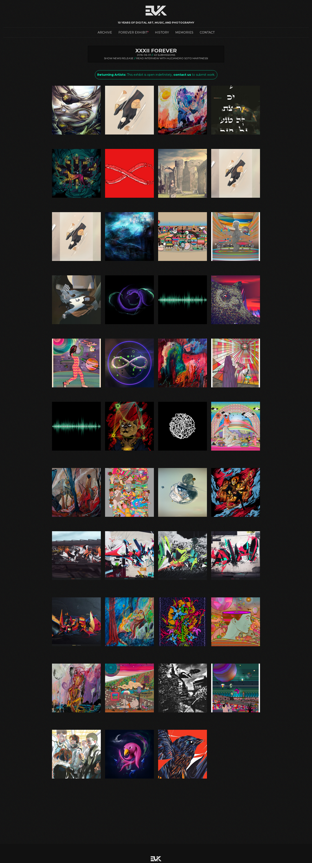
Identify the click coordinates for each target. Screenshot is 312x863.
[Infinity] (129, 363)
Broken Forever (129, 198)
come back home (182, 198)
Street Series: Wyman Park (76, 646)
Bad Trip (76, 198)
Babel (236, 134)
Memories (184, 32)
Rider (235, 517)
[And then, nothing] (182, 110)
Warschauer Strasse (76, 779)
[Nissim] (182, 426)
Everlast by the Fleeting (129, 261)
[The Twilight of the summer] (129, 688)
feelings (76, 324)
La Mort (235, 387)
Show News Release (119, 58)
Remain (182, 517)
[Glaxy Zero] (76, 363)
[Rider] (235, 492)
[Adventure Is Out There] (76, 110)
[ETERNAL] (235, 173)
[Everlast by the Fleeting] (129, 236)
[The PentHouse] (235, 621)
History (162, 32)
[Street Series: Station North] (235, 555)
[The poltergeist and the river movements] (76, 688)
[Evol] (235, 236)
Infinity (129, 387)
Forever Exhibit (133, 32)
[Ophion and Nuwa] (76, 492)
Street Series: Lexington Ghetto (129, 580)
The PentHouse (235, 646)
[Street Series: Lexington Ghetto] (129, 555)
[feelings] (76, 299)
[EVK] (182, 236)
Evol (236, 261)
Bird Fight (183, 779)
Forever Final (182, 324)
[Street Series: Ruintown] (182, 555)
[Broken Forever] (129, 173)
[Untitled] (182, 688)
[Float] (129, 299)
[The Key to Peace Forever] (182, 621)
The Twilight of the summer (130, 712)
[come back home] (182, 173)
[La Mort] (235, 363)
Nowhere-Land (236, 451)
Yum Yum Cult (129, 779)
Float (130, 324)
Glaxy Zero (76, 387)
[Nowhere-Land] (235, 426)
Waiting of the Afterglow (235, 712)
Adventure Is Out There (76, 134)
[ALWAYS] (129, 110)
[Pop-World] (129, 492)
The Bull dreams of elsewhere (129, 646)
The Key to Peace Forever (182, 646)
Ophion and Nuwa (76, 517)
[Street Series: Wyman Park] (76, 621)
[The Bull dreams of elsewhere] (129, 621)
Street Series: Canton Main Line (76, 580)
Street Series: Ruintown (182, 580)
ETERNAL (235, 198)
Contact (207, 32)
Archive (105, 32)
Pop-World (129, 517)
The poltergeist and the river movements (76, 712)
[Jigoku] (182, 363)
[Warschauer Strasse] (76, 754)
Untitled (183, 712)
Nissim (183, 451)
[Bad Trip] (76, 173)
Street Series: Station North (235, 580)
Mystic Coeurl (129, 451)
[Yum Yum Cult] (129, 754)
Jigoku (182, 387)
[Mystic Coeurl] (129, 426)
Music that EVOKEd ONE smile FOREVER (76, 450)
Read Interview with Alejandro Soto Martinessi (172, 58)
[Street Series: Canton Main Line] (76, 555)
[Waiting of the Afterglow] (235, 688)
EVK (182, 261)
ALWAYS (129, 134)
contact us (182, 75)
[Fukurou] (235, 299)
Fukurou (235, 324)
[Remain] (182, 492)
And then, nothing (182, 134)
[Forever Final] (182, 299)
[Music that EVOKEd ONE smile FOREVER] (76, 426)
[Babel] (235, 110)
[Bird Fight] (182, 754)
